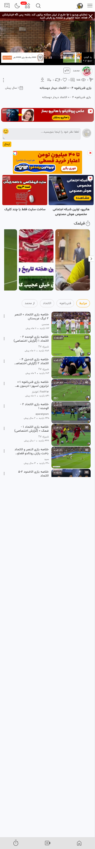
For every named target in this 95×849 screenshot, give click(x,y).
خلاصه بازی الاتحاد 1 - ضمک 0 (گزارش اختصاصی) (31, 429)
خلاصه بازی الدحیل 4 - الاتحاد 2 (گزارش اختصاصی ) (31, 361)
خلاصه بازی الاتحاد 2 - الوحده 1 (34, 406)
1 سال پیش (12, 88)
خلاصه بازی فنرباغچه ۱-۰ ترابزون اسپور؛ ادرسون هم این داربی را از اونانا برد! (32, 384)
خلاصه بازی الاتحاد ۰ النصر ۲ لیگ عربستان (32, 316)
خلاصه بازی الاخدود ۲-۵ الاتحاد (33, 474)
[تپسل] (15, 153)
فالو (67, 70)
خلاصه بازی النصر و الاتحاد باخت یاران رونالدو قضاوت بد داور (31, 451)
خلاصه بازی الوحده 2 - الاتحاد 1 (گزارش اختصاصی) (31, 339)
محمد (76, 71)
